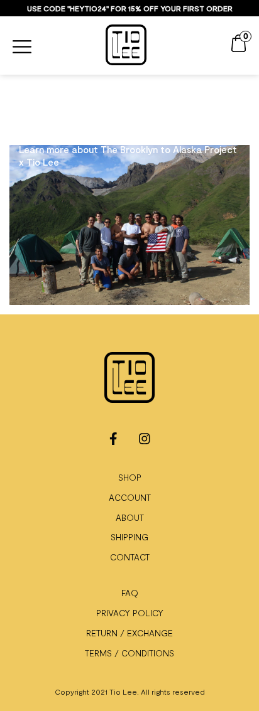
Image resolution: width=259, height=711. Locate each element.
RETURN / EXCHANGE (129, 633)
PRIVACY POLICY (129, 612)
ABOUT (130, 517)
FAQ (129, 592)
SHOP (129, 477)
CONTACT (130, 557)
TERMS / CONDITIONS (129, 653)
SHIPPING (129, 537)
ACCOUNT (130, 497)
